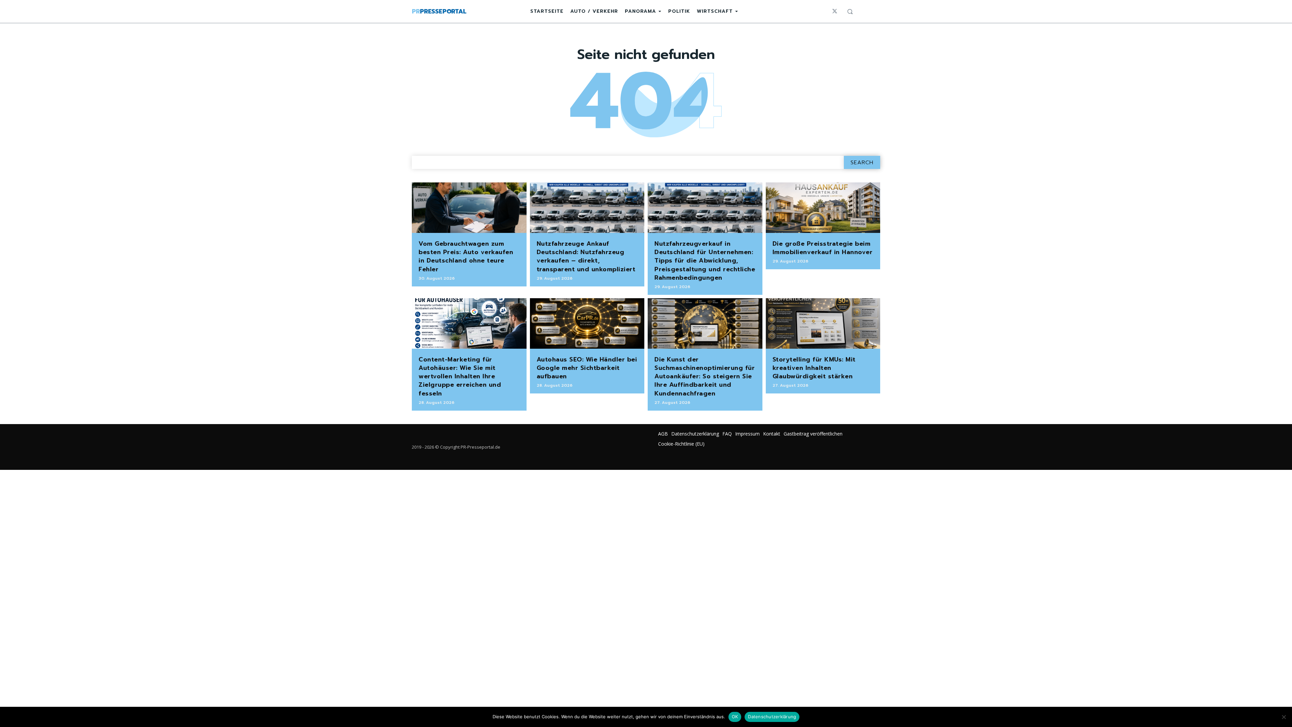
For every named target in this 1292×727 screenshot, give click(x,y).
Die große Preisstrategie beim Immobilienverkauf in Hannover (823, 248)
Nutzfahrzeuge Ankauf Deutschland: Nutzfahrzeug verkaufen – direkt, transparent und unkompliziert (586, 256)
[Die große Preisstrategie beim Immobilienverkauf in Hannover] (823, 207)
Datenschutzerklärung (772, 716)
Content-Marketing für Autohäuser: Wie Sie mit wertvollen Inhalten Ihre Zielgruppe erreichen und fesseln (460, 376)
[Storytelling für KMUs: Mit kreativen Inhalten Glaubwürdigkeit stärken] (823, 323)
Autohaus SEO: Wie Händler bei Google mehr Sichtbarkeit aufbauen (587, 368)
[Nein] (1283, 717)
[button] (850, 11)
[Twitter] (835, 11)
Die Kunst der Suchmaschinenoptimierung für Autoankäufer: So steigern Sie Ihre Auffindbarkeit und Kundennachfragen (704, 376)
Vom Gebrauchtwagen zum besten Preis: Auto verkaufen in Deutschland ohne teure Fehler (466, 256)
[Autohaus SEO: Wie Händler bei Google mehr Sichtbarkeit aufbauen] (587, 323)
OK (735, 716)
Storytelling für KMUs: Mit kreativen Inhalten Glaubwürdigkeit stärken (814, 368)
